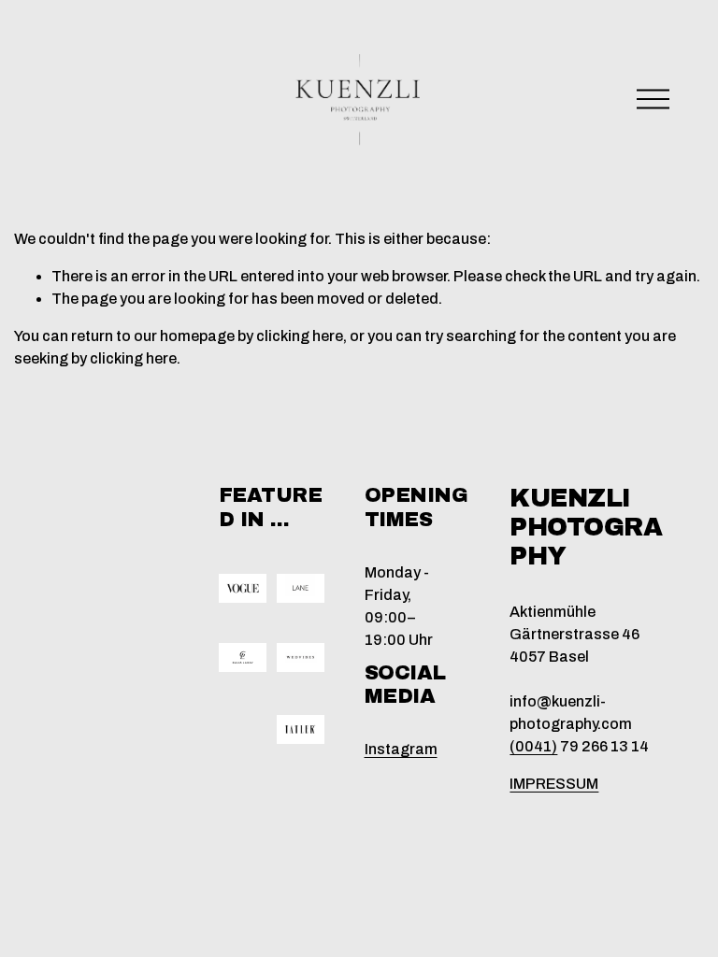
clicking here (299, 336)
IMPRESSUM (554, 784)
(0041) (533, 746)
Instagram (401, 749)
